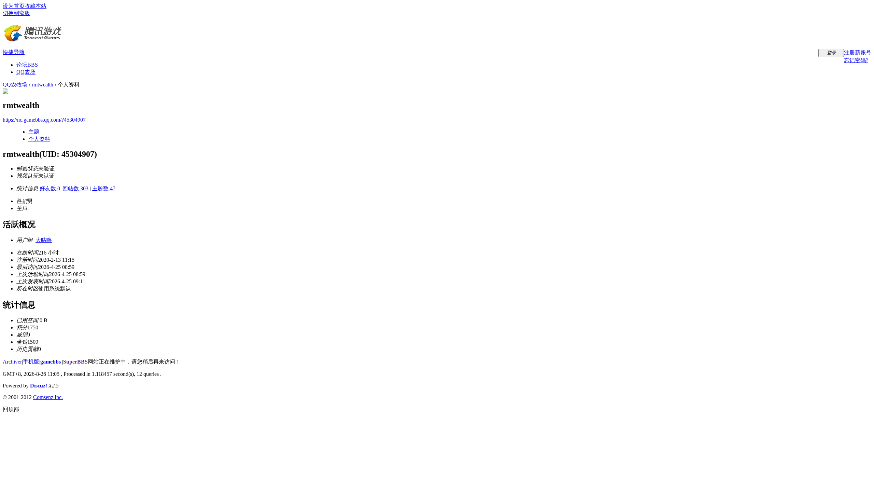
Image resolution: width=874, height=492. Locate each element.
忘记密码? (856, 60)
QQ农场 (26, 72)
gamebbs (50, 362)
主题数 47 (103, 188)
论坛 (27, 65)
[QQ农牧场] (32, 39)
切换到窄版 (16, 13)
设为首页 (14, 6)
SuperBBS (75, 362)
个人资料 (39, 139)
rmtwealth (42, 84)
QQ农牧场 (15, 84)
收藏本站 (35, 6)
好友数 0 (50, 188)
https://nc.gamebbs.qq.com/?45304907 (44, 120)
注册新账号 (857, 52)
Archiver (12, 362)
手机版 (31, 362)
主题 (33, 132)
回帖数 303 (75, 188)
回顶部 (11, 409)
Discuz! (38, 385)
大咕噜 (44, 240)
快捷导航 (14, 52)
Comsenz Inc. (48, 397)
